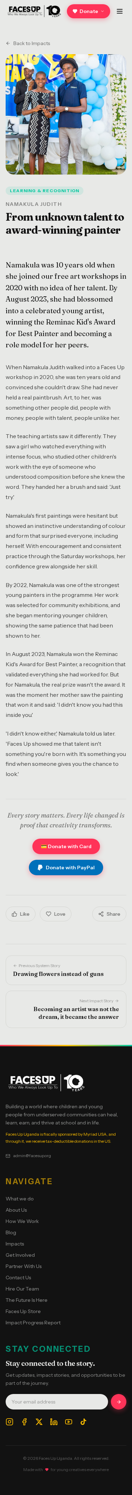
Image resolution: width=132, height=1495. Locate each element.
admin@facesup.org (32, 1155)
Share (113, 914)
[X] (39, 1422)
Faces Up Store (23, 1311)
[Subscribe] (118, 1401)
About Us (16, 1210)
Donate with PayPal (70, 867)
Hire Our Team (22, 1289)
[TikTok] (83, 1422)
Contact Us (18, 1277)
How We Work (22, 1221)
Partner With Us (24, 1266)
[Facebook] (24, 1422)
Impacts (15, 1244)
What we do (20, 1199)
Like (25, 914)
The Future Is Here (27, 1300)
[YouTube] (69, 1422)
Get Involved (20, 1255)
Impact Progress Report (33, 1322)
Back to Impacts (31, 43)
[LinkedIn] (54, 1422)
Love (59, 914)
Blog (11, 1232)
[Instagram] (9, 1422)
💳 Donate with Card (66, 846)
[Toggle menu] (119, 11)
